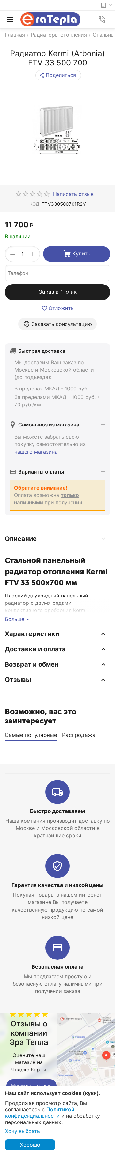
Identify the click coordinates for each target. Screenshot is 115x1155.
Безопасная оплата (58, 967)
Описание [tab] (21, 539)
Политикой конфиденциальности (39, 1112)
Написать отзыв (31, 1086)
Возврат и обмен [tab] (31, 664)
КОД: (35, 204)
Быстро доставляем (57, 811)
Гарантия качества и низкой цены (57, 885)
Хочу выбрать (22, 1131)
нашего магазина (35, 451)
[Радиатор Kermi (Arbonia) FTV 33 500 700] (57, 129)
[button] (58, 75)
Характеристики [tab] (32, 634)
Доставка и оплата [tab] (35, 649)
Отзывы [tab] (18, 680)
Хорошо (30, 1145)
